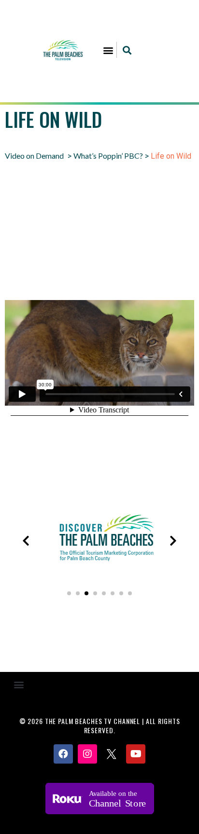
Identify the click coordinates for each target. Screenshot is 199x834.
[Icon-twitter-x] (111, 754)
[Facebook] (63, 754)
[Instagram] (87, 754)
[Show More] (69, 570)
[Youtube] (135, 754)
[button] (108, 50)
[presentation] (26, 541)
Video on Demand (34, 155)
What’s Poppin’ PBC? (108, 155)
